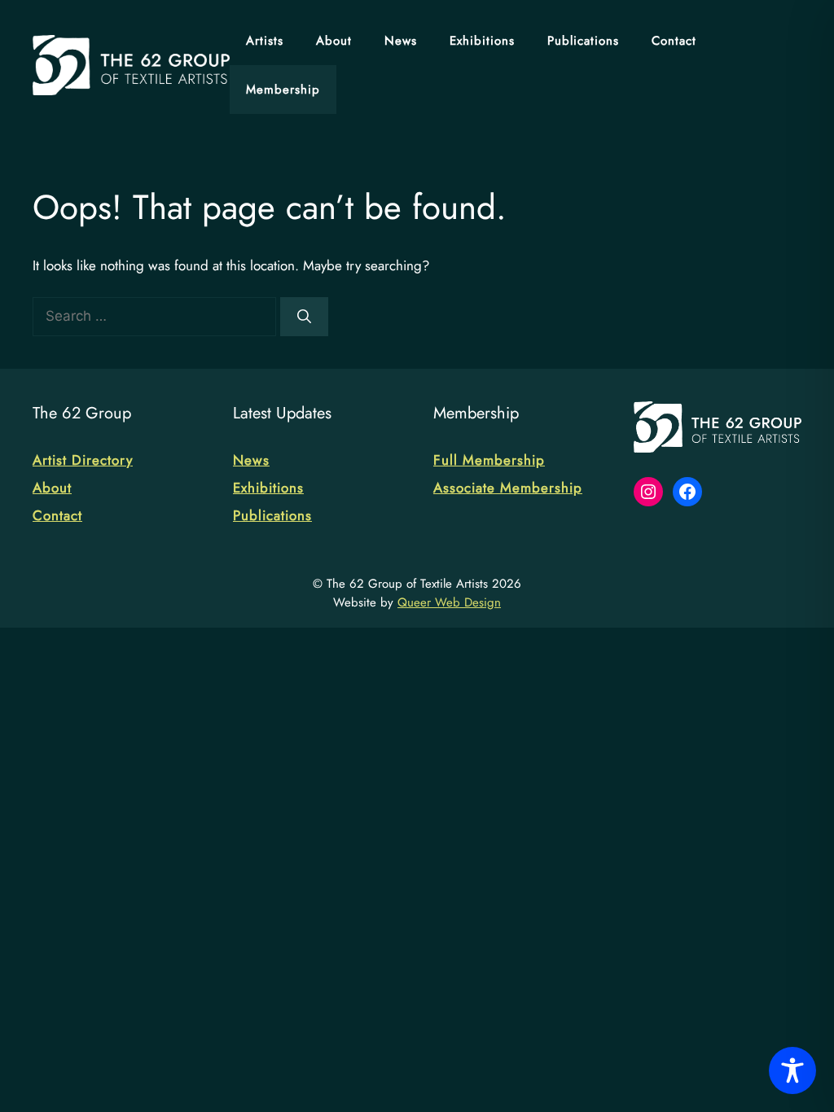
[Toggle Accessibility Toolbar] (792, 1070)
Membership (283, 90)
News (400, 41)
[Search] (304, 316)
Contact (674, 41)
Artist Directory (83, 460)
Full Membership (489, 460)
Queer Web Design (449, 602)
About (334, 41)
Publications (583, 41)
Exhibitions (482, 41)
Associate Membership (507, 487)
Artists (264, 41)
